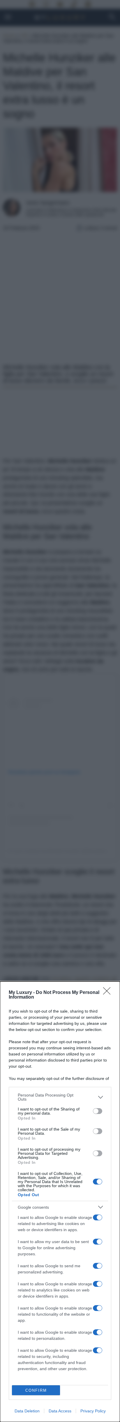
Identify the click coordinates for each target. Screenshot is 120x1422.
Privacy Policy (93, 1411)
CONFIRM (36, 1390)
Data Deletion (27, 1411)
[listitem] (60, 1097)
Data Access (60, 1411)
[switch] (97, 1111)
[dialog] (60, 1201)
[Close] (108, 992)
